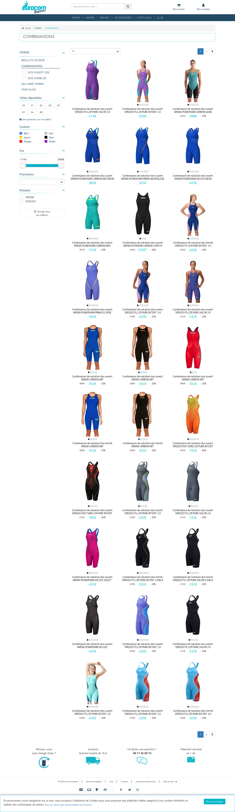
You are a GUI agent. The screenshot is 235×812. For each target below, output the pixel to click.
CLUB (160, 17)
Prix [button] (21, 151)
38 (41, 112)
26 (41, 105)
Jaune (27, 137)
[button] (42, 52)
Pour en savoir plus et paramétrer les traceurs (68, 805)
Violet (52, 141)
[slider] (23, 165)
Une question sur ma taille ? (37, 119)
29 (23, 105)
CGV (111, 781)
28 (49, 105)
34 (32, 112)
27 (32, 105)
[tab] (42, 54)
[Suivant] (212, 51)
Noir (51, 137)
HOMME (90, 17)
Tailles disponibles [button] (30, 98)
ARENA (30, 197)
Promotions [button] (26, 174)
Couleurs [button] (24, 127)
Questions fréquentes (146, 781)
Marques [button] (24, 190)
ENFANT (104, 17)
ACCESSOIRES (123, 17)
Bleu (26, 133)
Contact (124, 781)
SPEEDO (31, 201)
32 (23, 112)
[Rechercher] (128, 6)
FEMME (76, 17)
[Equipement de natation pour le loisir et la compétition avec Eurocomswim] (34, 7)
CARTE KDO (144, 17)
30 (58, 105)
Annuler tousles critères (43, 213)
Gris (51, 133)
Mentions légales (94, 781)
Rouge (27, 141)
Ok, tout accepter (214, 801)
